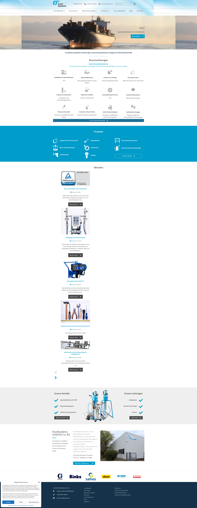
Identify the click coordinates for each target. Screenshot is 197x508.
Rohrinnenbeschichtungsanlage (131, 148)
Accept (8, 502)
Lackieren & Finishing (110, 77)
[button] (39, 482)
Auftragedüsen (95, 140)
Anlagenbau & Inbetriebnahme (63, 77)
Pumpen (93, 155)
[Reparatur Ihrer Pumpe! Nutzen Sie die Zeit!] (75, 311)
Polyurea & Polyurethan (64, 95)
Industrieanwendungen (110, 112)
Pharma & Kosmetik (64, 112)
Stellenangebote (119, 11)
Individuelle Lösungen (133, 112)
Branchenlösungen (89, 11)
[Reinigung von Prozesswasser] (75, 221)
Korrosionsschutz (133, 77)
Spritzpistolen (64, 154)
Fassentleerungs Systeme (129, 140)
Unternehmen (58, 11)
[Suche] (134, 4)
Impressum (31, 505)
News (131, 11)
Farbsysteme (94, 147)
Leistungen (73, 11)
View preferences (34, 502)
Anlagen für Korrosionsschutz (69, 140)
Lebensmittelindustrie (133, 95)
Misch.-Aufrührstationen (67, 147)
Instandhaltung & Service (110, 95)
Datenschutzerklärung (13, 505)
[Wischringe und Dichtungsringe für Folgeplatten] (75, 345)
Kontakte (140, 11)
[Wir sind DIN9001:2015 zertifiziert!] (75, 178)
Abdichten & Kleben (87, 95)
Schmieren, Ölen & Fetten (87, 112)
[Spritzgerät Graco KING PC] (75, 268)
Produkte (104, 11)
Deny (21, 502)
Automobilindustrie (87, 77)
